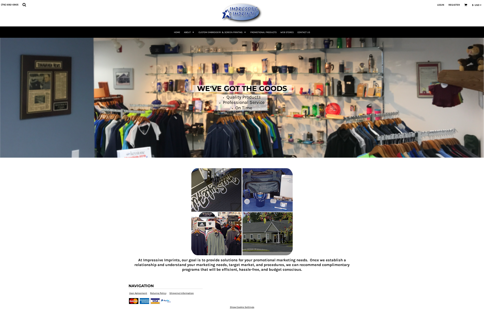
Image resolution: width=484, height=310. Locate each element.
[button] (24, 5)
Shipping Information (181, 293)
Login (440, 4)
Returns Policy (158, 293)
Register (454, 4)
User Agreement (138, 293)
